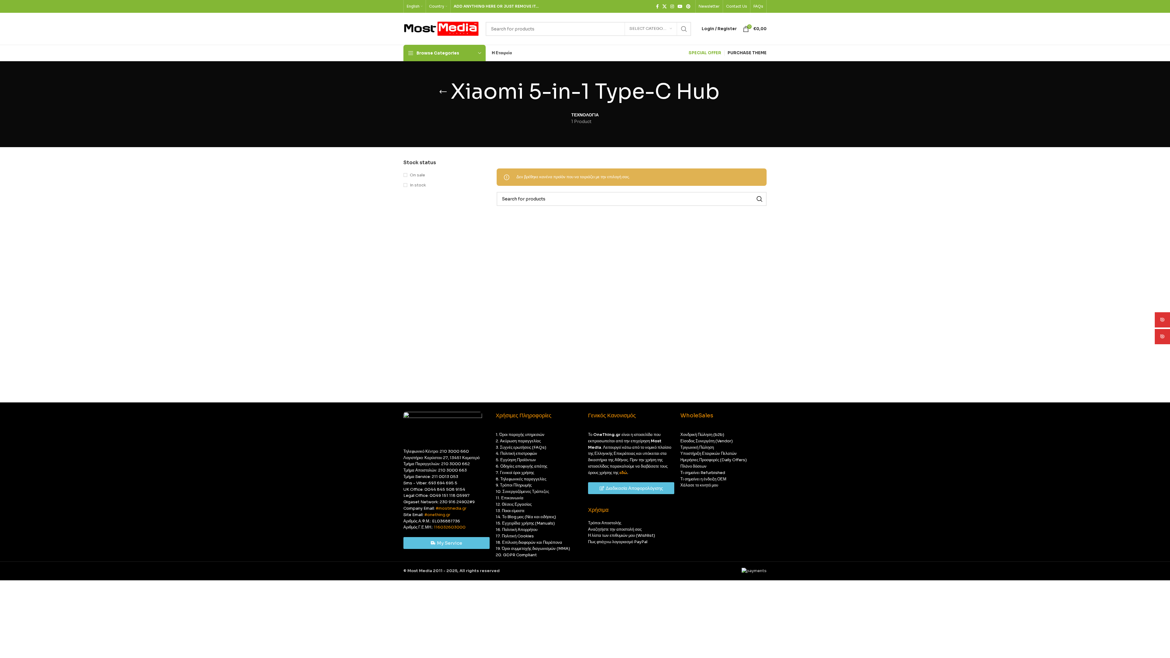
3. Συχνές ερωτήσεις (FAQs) (521, 447)
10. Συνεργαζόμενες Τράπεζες (522, 491)
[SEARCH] (684, 29)
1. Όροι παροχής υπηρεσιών (520, 434)
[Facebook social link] (657, 6)
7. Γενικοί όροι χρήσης (515, 472)
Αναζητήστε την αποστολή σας (615, 529)
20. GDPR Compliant (516, 554)
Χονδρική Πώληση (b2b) (702, 434)
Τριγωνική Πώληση (697, 447)
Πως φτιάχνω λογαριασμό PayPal (617, 541)
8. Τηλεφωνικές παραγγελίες (521, 479)
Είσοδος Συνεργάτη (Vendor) (706, 441)
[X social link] (664, 6)
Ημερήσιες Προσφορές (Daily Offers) (713, 459)
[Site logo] (441, 28)
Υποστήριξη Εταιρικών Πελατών (708, 453)
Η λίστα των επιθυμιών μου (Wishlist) (621, 535)
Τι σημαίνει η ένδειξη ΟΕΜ (703, 479)
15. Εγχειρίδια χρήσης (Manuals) (525, 523)
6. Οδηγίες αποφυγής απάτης (521, 466)
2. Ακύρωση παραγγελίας (518, 441)
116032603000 (450, 527)
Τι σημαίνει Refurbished (702, 472)
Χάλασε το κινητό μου (699, 485)
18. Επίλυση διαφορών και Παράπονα (529, 542)
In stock (418, 185)
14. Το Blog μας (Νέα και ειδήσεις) (526, 516)
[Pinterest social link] (688, 6)
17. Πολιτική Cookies (515, 536)
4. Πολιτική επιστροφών (516, 453)
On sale (417, 175)
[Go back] (443, 92)
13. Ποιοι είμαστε (510, 510)
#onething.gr (437, 514)
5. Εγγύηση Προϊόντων (516, 459)
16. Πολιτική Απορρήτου (516, 529)
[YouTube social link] (680, 6)
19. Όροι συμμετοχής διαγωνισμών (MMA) (533, 548)
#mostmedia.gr (451, 508)
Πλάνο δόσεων (693, 466)
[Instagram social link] (672, 6)
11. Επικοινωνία (509, 498)
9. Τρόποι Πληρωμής (514, 485)
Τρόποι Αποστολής (604, 522)
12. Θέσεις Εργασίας (514, 504)
